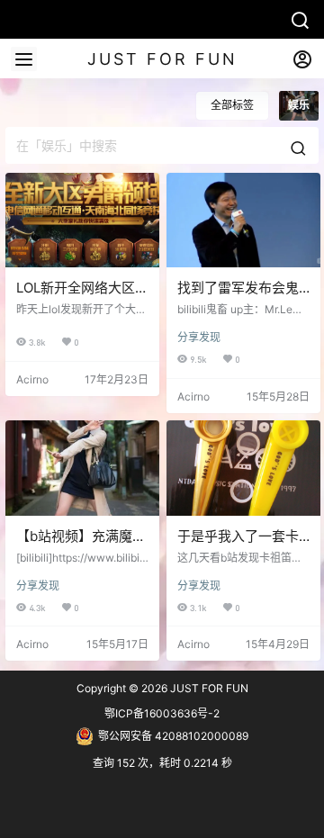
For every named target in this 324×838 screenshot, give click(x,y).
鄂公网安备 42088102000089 (173, 736)
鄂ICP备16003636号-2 (162, 713)
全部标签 (232, 105)
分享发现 (198, 337)
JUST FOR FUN (207, 688)
